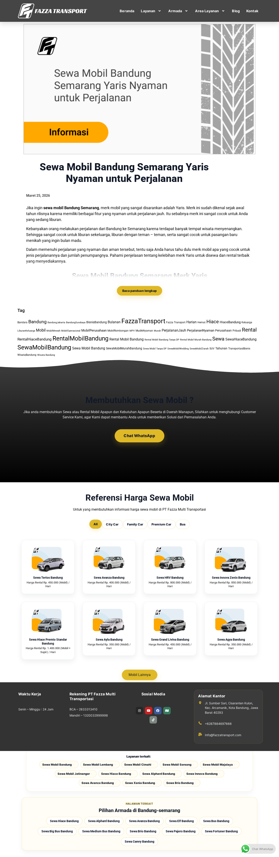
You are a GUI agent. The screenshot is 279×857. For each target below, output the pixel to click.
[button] (151, 11)
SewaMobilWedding (178, 348)
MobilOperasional (70, 330)
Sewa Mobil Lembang (98, 764)
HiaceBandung (230, 322)
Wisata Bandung (46, 355)
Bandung (37, 321)
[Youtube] (148, 710)
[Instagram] (139, 710)
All (96, 524)
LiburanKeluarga (26, 330)
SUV (211, 348)
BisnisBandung (96, 322)
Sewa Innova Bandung (202, 773)
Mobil (41, 330)
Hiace (212, 321)
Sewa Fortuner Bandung (221, 831)
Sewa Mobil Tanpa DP (155, 348)
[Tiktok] (153, 720)
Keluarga (247, 322)
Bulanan (114, 322)
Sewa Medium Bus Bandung (101, 831)
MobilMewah (53, 330)
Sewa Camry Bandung (139, 841)
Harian (191, 322)
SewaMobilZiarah (199, 348)
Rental (249, 330)
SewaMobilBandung (44, 347)
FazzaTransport (143, 321)
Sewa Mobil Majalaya (218, 764)
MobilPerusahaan (94, 330)
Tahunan (221, 348)
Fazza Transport (175, 322)
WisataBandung (26, 354)
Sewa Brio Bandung (180, 783)
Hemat (201, 322)
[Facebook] (158, 710)
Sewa (218, 339)
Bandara (22, 322)
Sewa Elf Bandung (181, 821)
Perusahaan (223, 330)
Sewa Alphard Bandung (158, 773)
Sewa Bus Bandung (216, 821)
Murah (157, 330)
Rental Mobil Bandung (126, 339)
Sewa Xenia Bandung (140, 783)
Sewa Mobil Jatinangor (74, 773)
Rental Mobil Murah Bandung (195, 339)
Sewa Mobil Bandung (88, 348)
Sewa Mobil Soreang (177, 764)
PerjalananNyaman (200, 330)
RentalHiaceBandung (34, 339)
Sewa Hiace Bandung (116, 773)
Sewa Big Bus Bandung (57, 831)
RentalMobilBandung (81, 338)
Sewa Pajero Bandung (181, 831)
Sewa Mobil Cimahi (137, 764)
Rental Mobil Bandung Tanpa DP (162, 339)
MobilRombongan (118, 330)
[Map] (167, 710)
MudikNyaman (144, 330)
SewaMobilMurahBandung (124, 348)
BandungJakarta (56, 322)
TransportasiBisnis (239, 348)
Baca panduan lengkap (139, 291)
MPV (132, 330)
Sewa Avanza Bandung (98, 783)
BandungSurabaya (75, 322)
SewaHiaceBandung (241, 339)
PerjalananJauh (174, 330)
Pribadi (237, 330)
